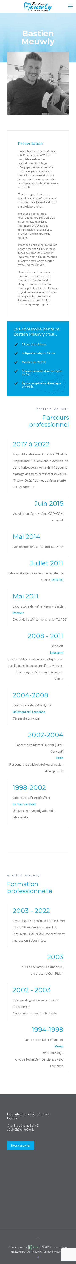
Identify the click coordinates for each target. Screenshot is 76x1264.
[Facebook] (38, 1257)
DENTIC (57, 580)
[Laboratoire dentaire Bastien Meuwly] (38, 6)
